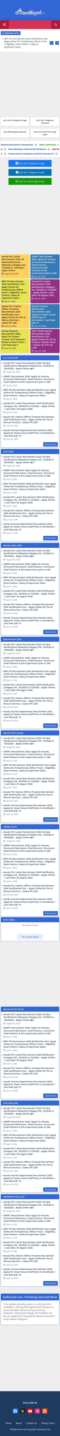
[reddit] (44, 1411)
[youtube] (30, 1411)
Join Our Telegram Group (31, 172)
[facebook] (15, 1411)
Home (8, 1423)
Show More (50, 444)
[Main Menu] (4, 24)
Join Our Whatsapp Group (31, 181)
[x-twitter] (22, 1411)
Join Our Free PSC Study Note (45, 133)
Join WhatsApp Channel (15, 131)
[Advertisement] (30, 84)
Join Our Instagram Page (15, 120)
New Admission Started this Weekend (35, 149)
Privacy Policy (48, 1423)
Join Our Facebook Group (32, 163)
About (19, 1423)
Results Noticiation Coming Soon (25, 144)
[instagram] (37, 1411)
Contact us (31, 1423)
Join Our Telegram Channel (45, 121)
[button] (55, 24)
